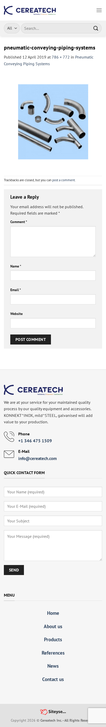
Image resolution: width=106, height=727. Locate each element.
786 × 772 (61, 57)
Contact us (53, 679)
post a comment (63, 180)
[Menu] (99, 10)
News (53, 666)
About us (53, 626)
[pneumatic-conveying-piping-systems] (53, 120)
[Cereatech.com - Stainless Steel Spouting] (30, 10)
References (53, 652)
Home (53, 613)
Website (16, 313)
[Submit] (96, 28)
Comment (18, 221)
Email (15, 289)
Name (15, 266)
